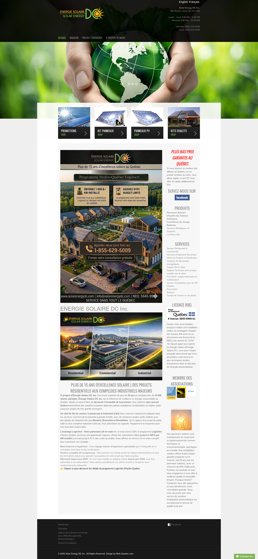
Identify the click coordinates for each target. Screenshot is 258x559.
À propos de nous (115, 38)
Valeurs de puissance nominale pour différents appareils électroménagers (72, 535)
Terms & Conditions (67, 543)
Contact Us (246, 556)
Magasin (74, 38)
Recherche (63, 524)
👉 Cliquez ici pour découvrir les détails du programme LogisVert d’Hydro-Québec (100, 468)
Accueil (62, 38)
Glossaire (62, 528)
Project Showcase (92, 38)
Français (194, 1)
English (183, 1)
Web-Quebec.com (124, 553)
